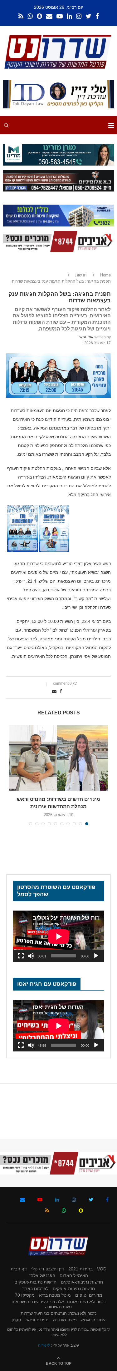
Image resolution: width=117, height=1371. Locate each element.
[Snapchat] (39, 16)
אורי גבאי (86, 337)
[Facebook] (97, 16)
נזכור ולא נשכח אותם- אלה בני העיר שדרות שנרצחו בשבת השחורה (58, 1304)
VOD (101, 1268)
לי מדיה (44, 1345)
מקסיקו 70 (25, 1295)
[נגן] (96, 956)
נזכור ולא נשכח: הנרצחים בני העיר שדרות (58, 1313)
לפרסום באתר (35, 1288)
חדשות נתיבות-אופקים (82, 1281)
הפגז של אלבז (42, 1275)
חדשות (81, 275)
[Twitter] (88, 16)
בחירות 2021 (80, 1268)
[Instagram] (78, 16)
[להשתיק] (31, 956)
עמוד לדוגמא (93, 1319)
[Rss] (20, 16)
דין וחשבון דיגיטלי (47, 1268)
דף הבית (19, 1268)
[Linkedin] (69, 16)
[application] (58, 936)
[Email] (49, 16)
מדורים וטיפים (88, 1295)
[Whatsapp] (30, 16)
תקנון (16, 1319)
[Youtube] (59, 16)
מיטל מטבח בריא (55, 1295)
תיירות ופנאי (37, 1319)
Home (105, 275)
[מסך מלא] (21, 956)
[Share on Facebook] (61, 691)
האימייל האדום (74, 1275)
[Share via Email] (54, 691)
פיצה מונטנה (65, 1319)
